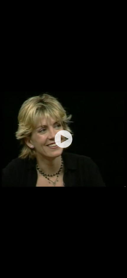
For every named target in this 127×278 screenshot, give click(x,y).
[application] (63, 139)
